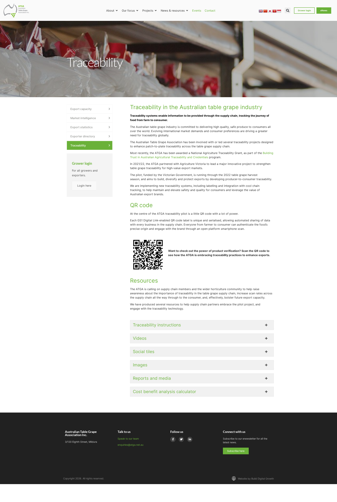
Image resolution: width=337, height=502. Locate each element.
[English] (261, 11)
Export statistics (81, 127)
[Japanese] (270, 11)
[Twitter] (181, 439)
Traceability (78, 145)
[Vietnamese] (274, 11)
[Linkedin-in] (189, 439)
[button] (112, 11)
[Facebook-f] (173, 439)
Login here (84, 185)
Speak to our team (128, 438)
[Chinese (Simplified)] (265, 11)
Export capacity (81, 109)
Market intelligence (83, 118)
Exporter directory (82, 136)
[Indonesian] (279, 11)
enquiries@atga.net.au (130, 444)
